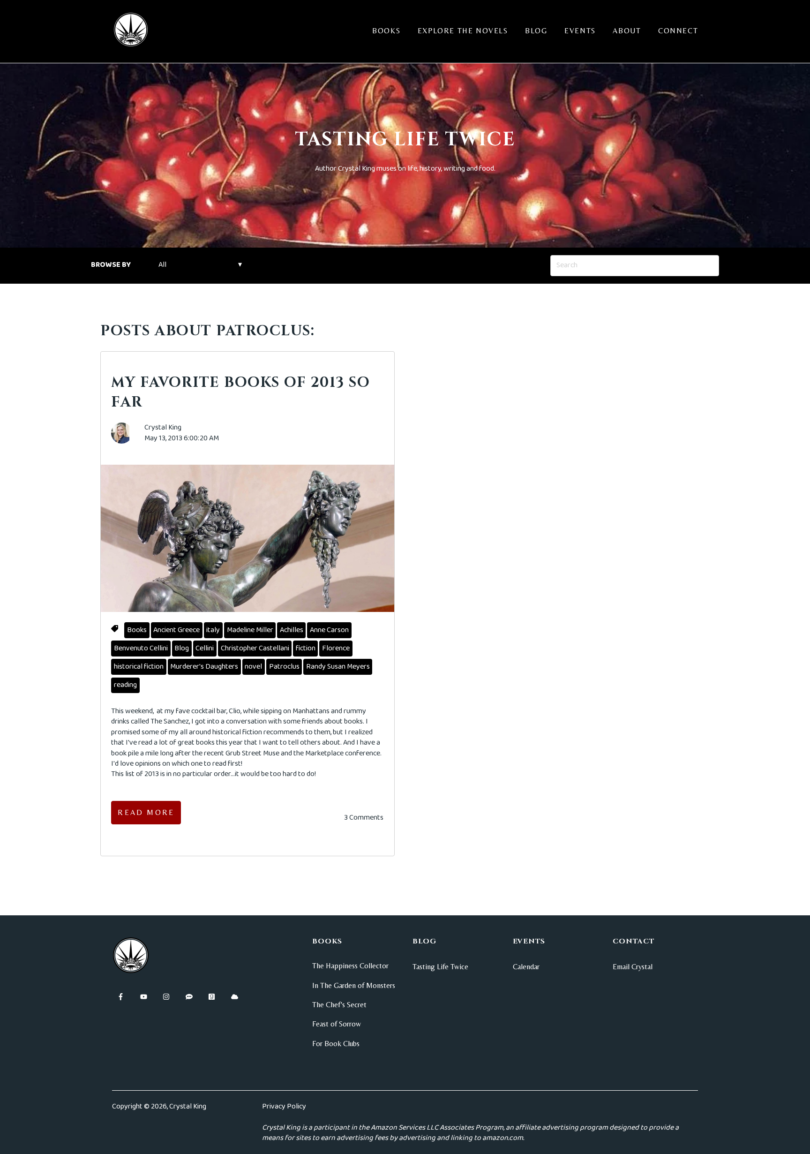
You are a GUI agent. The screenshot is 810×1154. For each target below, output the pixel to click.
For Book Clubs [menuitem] (336, 1043)
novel (253, 666)
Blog (536, 30)
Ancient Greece (176, 630)
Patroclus (284, 666)
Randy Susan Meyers (338, 666)
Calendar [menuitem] (526, 966)
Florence (336, 648)
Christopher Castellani (255, 648)
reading (125, 685)
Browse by (111, 265)
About (627, 30)
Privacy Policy (284, 1106)
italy (213, 630)
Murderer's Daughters (204, 666)
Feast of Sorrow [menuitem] (336, 1023)
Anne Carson (329, 630)
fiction (305, 648)
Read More (146, 812)
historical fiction (139, 666)
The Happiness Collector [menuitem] (350, 965)
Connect (678, 30)
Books (386, 30)
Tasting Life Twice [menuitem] (440, 966)
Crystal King (162, 427)
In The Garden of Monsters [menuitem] (353, 985)
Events (580, 30)
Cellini (204, 648)
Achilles (291, 630)
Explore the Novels (463, 30)
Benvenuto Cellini (141, 648)
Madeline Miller (250, 630)
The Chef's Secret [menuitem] (339, 1004)
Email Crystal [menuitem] (632, 966)
